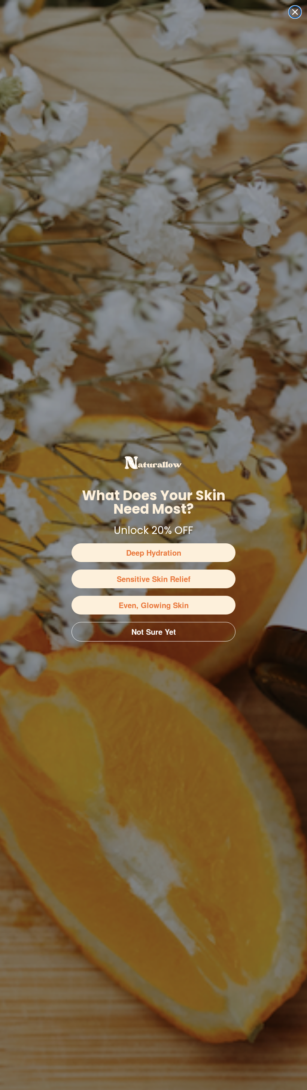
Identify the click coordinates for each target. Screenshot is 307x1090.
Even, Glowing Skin (154, 605)
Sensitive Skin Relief (154, 578)
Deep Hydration (153, 552)
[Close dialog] (295, 12)
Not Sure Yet (153, 631)
